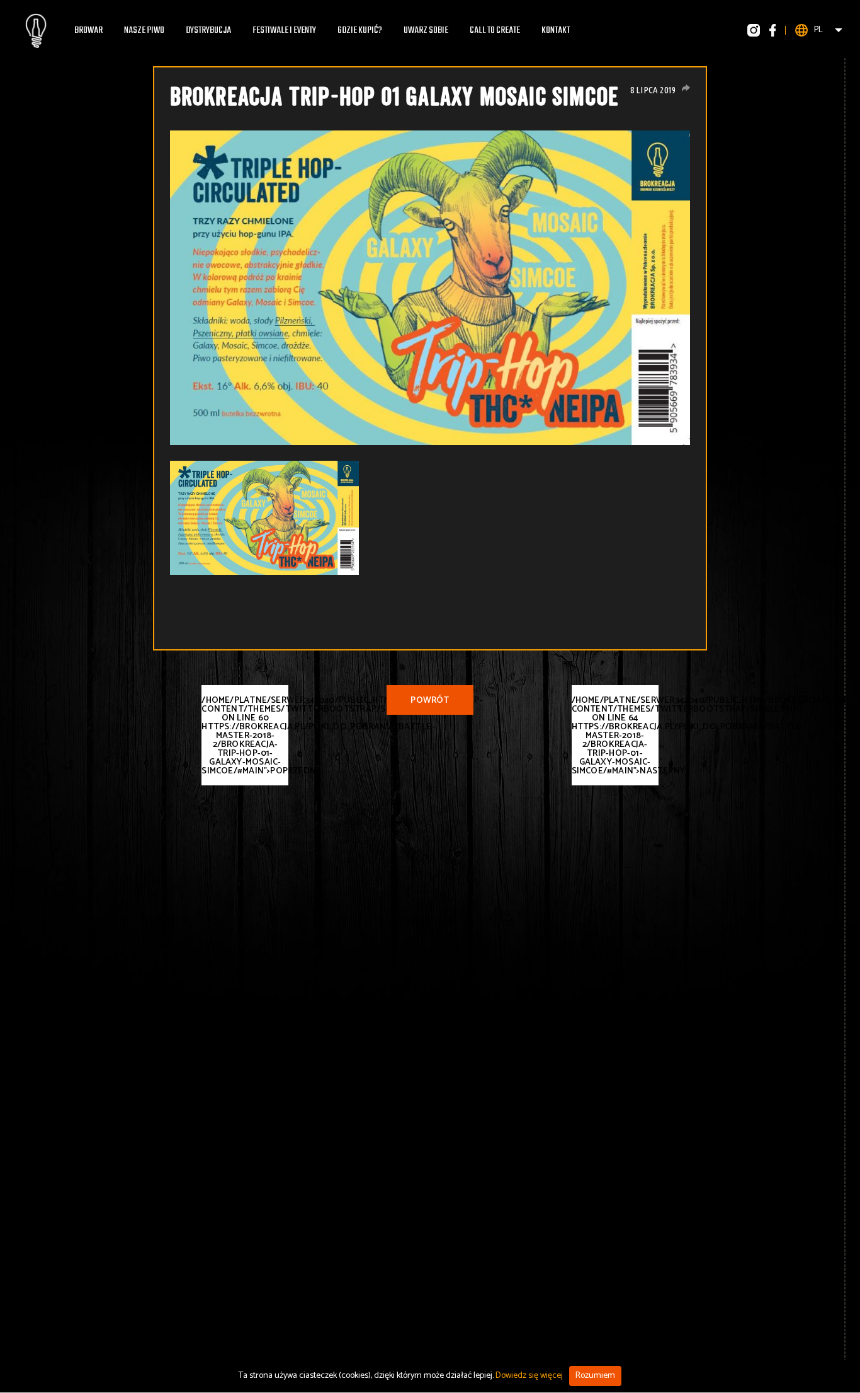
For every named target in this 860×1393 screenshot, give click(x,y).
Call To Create (495, 30)
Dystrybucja (208, 30)
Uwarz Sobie (426, 30)
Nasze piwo (144, 30)
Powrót (429, 700)
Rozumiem (595, 1375)
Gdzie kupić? (359, 30)
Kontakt (555, 30)
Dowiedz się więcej (529, 1375)
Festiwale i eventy (284, 30)
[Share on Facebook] (686, 88)
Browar (88, 30)
